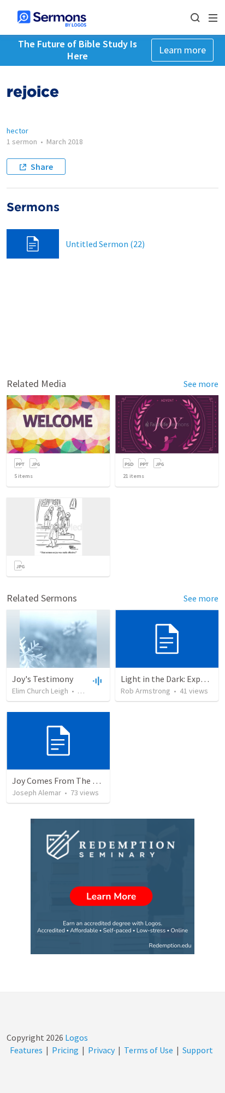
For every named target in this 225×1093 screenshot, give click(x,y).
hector (17, 131)
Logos (75, 1037)
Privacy (101, 1050)
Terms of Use (148, 1050)
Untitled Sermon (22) (105, 243)
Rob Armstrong (145, 691)
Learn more (182, 50)
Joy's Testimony (42, 678)
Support (197, 1050)
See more (200, 383)
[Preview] (96, 680)
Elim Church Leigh (40, 691)
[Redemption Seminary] (112, 886)
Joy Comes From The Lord (60, 780)
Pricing (65, 1050)
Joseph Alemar (36, 792)
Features (26, 1050)
